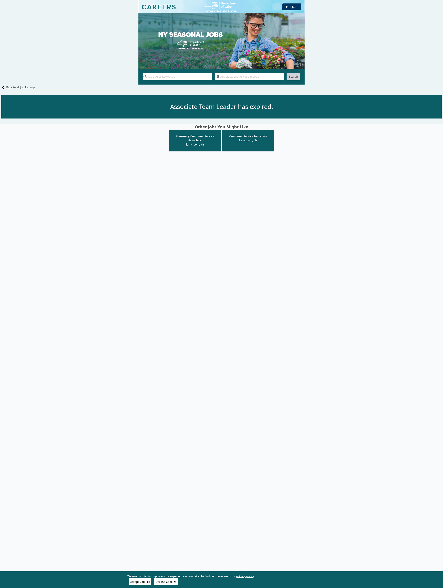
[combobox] (177, 76)
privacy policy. (245, 576)
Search (293, 76)
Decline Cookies (166, 582)
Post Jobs (291, 7)
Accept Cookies (140, 582)
